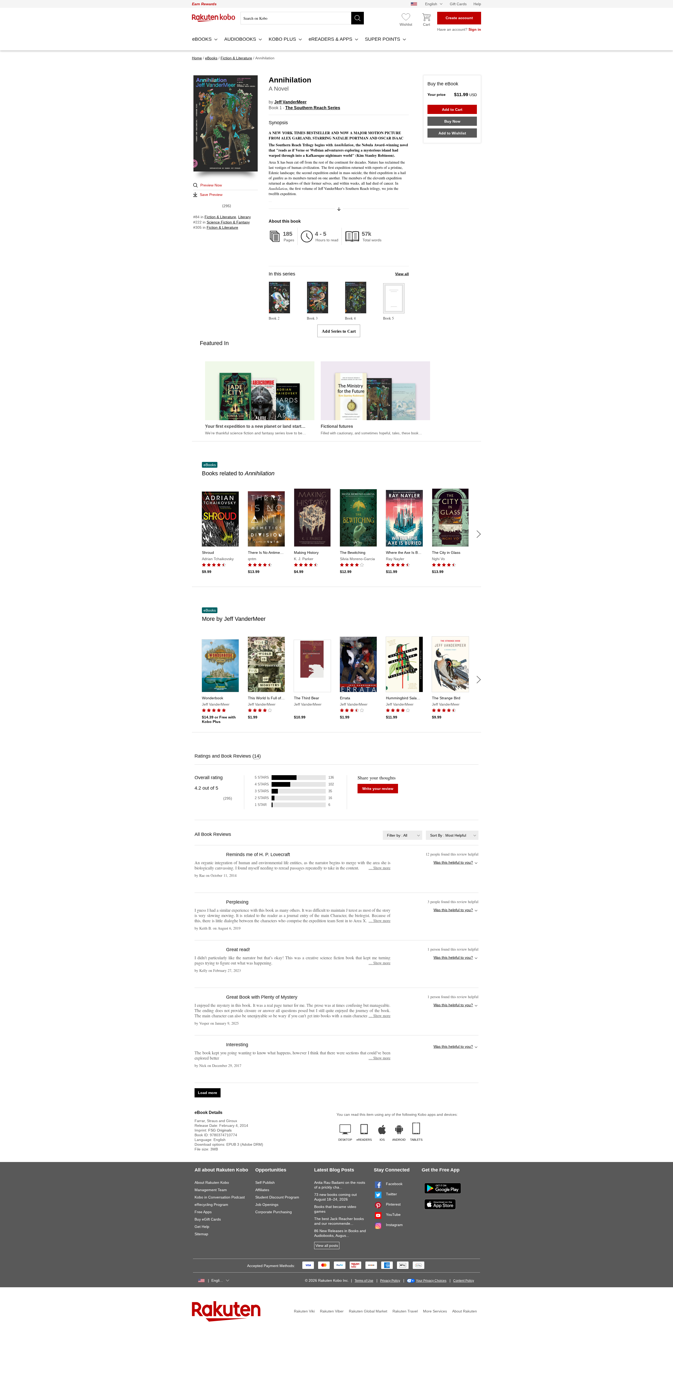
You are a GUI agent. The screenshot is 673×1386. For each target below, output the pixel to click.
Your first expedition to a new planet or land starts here (254, 426)
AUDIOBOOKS (240, 39)
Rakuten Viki (304, 1311)
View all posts (326, 1245)
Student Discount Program (277, 1197)
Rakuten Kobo (213, 17)
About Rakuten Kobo (212, 1182)
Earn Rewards (204, 4)
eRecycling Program (211, 1204)
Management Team (211, 1190)
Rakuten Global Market (368, 1311)
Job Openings (266, 1204)
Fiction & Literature (220, 217)
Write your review (377, 788)
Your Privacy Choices (431, 1281)
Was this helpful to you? (453, 862)
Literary (244, 217)
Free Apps (203, 1212)
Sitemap (201, 1234)
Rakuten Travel (405, 1311)
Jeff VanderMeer (290, 102)
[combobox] (402, 835)
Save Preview (211, 194)
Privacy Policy (390, 1281)
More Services (435, 1311)
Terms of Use (364, 1281)
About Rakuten (464, 1311)
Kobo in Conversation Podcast (220, 1197)
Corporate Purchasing (273, 1212)
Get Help (202, 1227)
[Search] (357, 18)
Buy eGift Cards (208, 1219)
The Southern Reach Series (312, 108)
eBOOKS (202, 39)
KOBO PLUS (283, 39)
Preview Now (211, 185)
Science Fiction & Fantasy (228, 222)
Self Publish (265, 1182)
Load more (207, 1093)
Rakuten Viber (332, 1311)
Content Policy (463, 1281)
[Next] (478, 534)
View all (402, 274)
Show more (379, 867)
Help (477, 4)
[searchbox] (302, 18)
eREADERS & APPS (331, 39)
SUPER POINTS (383, 39)
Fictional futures (337, 426)
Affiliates (262, 1190)
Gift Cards (458, 4)
